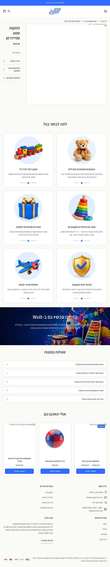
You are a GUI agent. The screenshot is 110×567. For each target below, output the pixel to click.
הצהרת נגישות (47, 497)
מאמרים (104, 534)
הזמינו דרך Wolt (55, 335)
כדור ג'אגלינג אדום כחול (55, 461)
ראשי (105, 524)
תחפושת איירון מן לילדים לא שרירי (19, 460)
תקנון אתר (49, 492)
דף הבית (103, 21)
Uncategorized (90, 21)
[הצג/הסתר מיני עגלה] (4, 11)
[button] (103, 27)
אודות (105, 529)
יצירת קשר (103, 539)
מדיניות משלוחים (47, 507)
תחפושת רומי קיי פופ (90, 461)
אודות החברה (47, 540)
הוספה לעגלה (90, 471)
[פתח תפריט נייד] (105, 11)
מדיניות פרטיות (47, 502)
